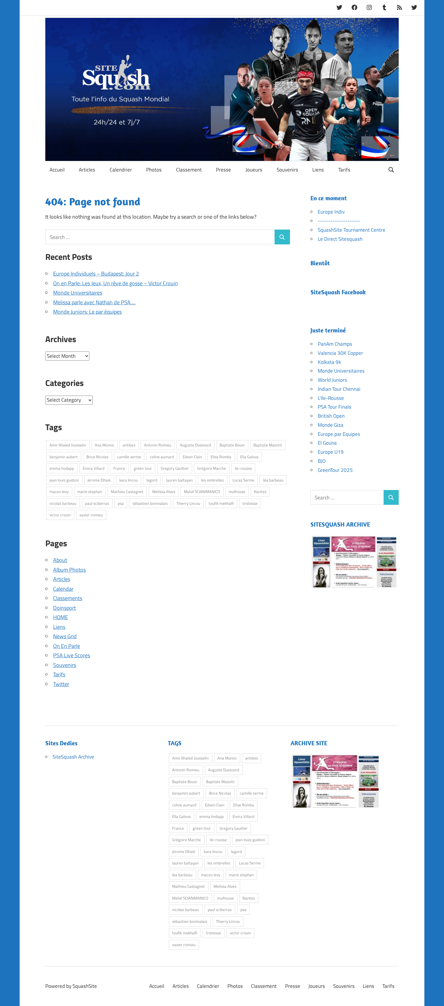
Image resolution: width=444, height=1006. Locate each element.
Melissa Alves (163, 491)
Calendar (63, 589)
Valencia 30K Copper (340, 353)
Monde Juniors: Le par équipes (87, 312)
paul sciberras (97, 503)
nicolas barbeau (63, 503)
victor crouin (60, 515)
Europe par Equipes (339, 434)
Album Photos (69, 570)
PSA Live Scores (71, 655)
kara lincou (128, 480)
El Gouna (327, 443)
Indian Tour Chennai (339, 389)
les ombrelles (212, 480)
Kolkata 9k (329, 362)
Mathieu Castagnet (127, 491)
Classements (67, 598)
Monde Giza (330, 425)
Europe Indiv (331, 212)
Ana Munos (104, 445)
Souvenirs (287, 170)
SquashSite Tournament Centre (351, 230)
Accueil (57, 170)
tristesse (250, 503)
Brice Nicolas (97, 457)
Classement (189, 170)
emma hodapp (62, 468)
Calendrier (121, 170)
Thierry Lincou (188, 503)
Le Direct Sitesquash (340, 239)
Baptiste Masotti (267, 445)
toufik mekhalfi (221, 503)
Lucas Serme (243, 480)
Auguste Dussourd (195, 445)
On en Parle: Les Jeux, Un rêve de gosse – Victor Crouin (115, 283)
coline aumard (162, 457)
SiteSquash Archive (73, 757)
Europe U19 (331, 452)
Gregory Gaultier (175, 468)
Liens (318, 170)
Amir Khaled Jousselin (68, 445)
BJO (322, 461)
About (60, 560)
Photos (154, 170)
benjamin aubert (64, 457)
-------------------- (339, 221)
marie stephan (89, 491)
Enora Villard (94, 468)
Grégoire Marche (211, 468)
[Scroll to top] (433, 995)
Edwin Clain (192, 457)
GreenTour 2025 (335, 470)
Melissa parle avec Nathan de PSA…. (94, 302)
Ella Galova (249, 457)
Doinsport (64, 608)
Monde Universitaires (77, 293)
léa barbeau (273, 480)
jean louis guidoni (64, 480)
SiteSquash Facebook (338, 292)
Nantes (260, 491)
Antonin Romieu (157, 445)
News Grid (65, 636)
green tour (143, 468)
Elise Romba (221, 457)
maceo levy (59, 491)
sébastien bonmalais (150, 503)
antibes (129, 445)
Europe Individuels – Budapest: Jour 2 (96, 273)
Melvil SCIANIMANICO (202, 491)
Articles (87, 170)
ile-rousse (243, 468)
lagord (151, 480)
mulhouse (237, 491)
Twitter (61, 684)
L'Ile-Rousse (331, 398)
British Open (331, 416)
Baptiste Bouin (232, 445)
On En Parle (66, 646)
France (119, 468)
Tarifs (344, 170)
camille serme (129, 457)
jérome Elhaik (99, 480)
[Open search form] (391, 169)
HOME (60, 617)
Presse (223, 170)
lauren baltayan (179, 480)
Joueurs (254, 170)
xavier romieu (91, 515)
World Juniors (332, 380)
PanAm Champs (335, 344)
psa (121, 503)
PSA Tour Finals (334, 407)
